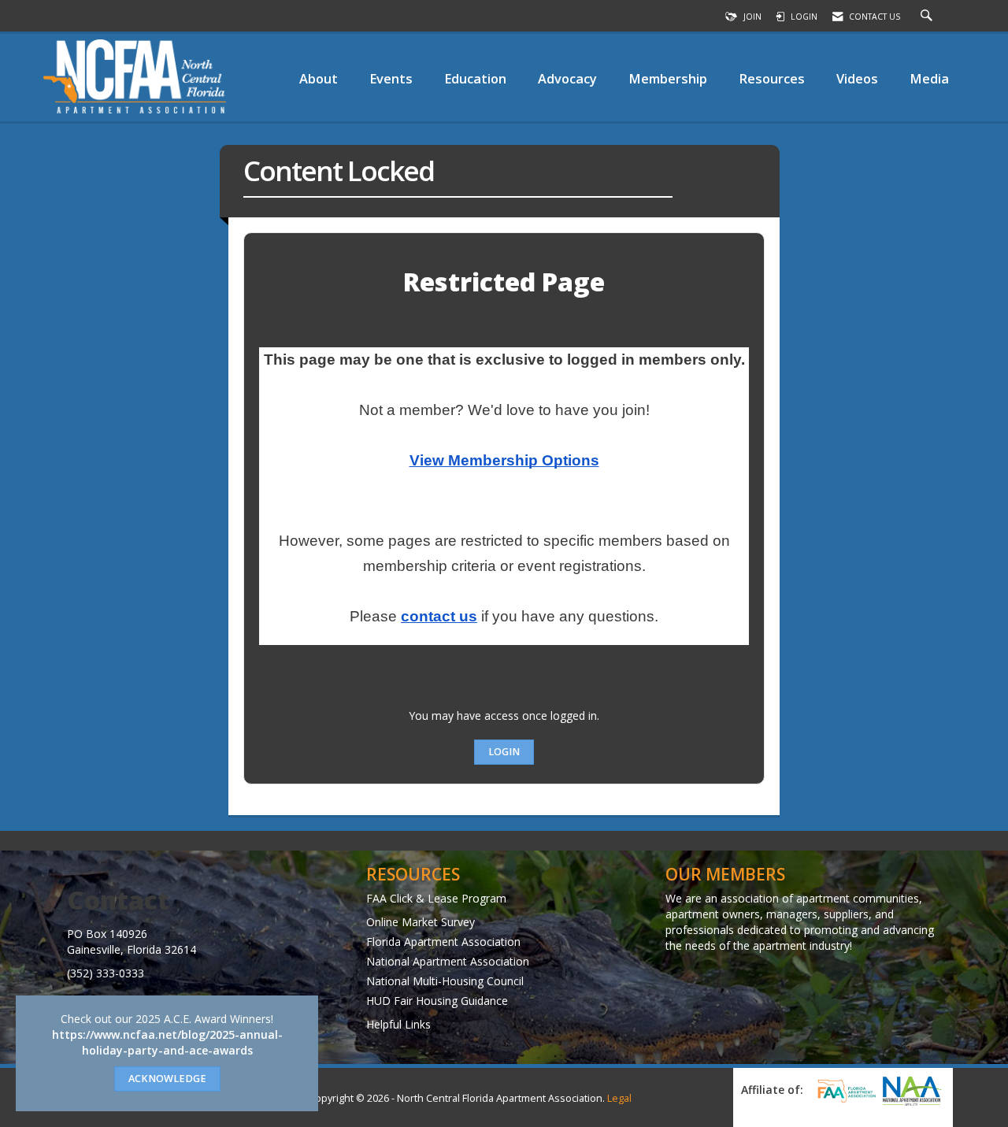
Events (391, 78)
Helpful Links (398, 1024)
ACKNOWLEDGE (167, 1078)
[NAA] (912, 1091)
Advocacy (567, 78)
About (318, 78)
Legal (619, 1098)
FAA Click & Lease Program (436, 898)
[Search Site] (928, 16)
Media (929, 78)
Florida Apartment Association (443, 941)
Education (475, 78)
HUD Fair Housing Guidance (437, 1000)
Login (504, 751)
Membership (667, 78)
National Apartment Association (447, 961)
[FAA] (844, 1090)
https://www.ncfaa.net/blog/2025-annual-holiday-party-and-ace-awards (167, 1042)
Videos (857, 78)
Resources (772, 78)
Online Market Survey (420, 921)
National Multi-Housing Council (445, 980)
